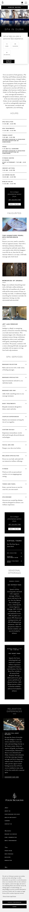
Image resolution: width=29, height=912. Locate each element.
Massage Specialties (10, 377)
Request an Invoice (11, 834)
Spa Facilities (12, 553)
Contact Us (8, 823)
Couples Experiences (10, 416)
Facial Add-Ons (8, 444)
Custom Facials (8, 429)
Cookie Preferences (14, 902)
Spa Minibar (7, 497)
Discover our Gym (12, 777)
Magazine (8, 857)
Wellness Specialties (10, 455)
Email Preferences (11, 840)
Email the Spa (14, 204)
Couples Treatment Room (12, 557)
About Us (7, 811)
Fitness (5, 468)
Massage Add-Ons (9, 390)
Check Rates (14, 7)
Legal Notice (13, 896)
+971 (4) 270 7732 (14, 199)
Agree (15, 906)
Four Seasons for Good (12, 814)
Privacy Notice (6, 896)
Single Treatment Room (13, 562)
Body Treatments (9, 403)
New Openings (9, 853)
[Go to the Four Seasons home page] (3, 2)
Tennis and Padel (9, 484)
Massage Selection (9, 364)
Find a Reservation (11, 837)
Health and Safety (11, 817)
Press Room (8, 850)
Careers (7, 820)
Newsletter (8, 860)
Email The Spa (14, 528)
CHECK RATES (9, 61)
